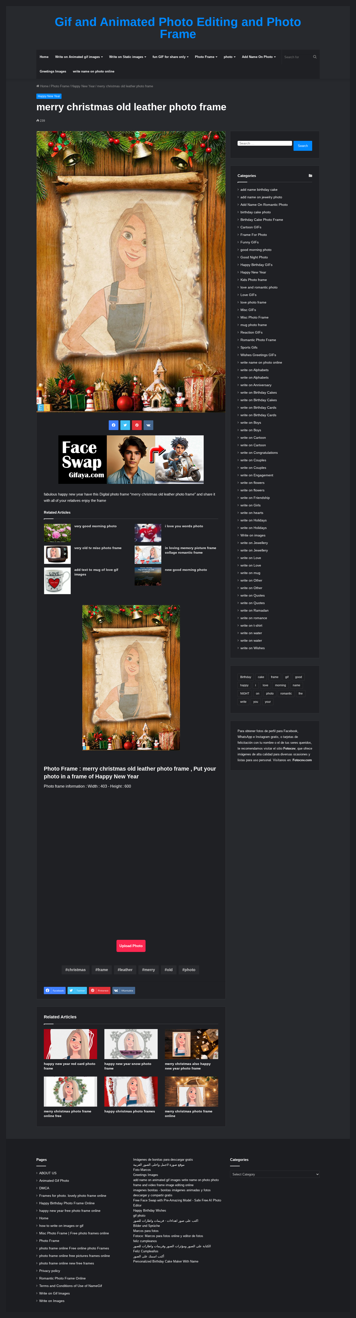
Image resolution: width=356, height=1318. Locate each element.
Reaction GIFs (251, 332)
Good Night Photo (254, 257)
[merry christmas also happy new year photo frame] (191, 1044)
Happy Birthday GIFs (256, 265)
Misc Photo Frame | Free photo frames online (74, 1233)
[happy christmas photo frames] (131, 1092)
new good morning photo (186, 570)
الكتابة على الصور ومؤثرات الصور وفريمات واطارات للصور (172, 1246)
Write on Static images (126, 57)
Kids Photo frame (253, 280)
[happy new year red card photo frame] (70, 1044)
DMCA (44, 1188)
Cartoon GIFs (250, 227)
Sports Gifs (248, 347)
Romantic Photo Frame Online (62, 1278)
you (255, 701)
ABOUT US (47, 1173)
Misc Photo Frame (254, 317)
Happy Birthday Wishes (149, 1210)
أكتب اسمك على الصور (148, 1256)
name (296, 685)
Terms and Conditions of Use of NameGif (70, 1286)
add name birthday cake (259, 190)
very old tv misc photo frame (98, 548)
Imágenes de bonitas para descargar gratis (163, 1159)
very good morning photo (95, 526)
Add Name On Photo (257, 57)
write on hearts (251, 513)
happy (244, 685)
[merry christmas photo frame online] (191, 1092)
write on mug (250, 573)
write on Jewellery (254, 543)
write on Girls (250, 505)
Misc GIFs (248, 310)
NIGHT (244, 693)
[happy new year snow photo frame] (131, 1044)
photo (228, 57)
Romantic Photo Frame (258, 340)
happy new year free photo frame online (70, 1211)
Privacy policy (49, 1271)
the (301, 693)
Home (44, 57)
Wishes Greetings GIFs (258, 355)
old (170, 970)
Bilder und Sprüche (146, 1226)
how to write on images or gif (61, 1226)
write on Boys (250, 422)
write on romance (253, 618)
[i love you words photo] (148, 533)
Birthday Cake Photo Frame (261, 220)
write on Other (251, 580)
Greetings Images (53, 71)
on (257, 693)
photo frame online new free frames (66, 1263)
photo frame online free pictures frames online (74, 1256)
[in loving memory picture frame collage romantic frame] (148, 555)
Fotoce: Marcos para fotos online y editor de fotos (168, 1236)
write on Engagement (256, 475)
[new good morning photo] (148, 576)
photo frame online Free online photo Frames (74, 1248)
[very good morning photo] (57, 533)
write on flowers (252, 483)
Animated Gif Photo (54, 1180)
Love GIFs (248, 295)
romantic (286, 693)
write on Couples (253, 460)
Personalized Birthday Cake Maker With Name (165, 1261)
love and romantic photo (259, 287)
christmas (77, 970)
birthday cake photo (255, 212)
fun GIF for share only (169, 57)
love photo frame (253, 302)
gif (286, 677)
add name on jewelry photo (261, 197)
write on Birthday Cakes (258, 392)
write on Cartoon (253, 437)
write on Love (250, 558)
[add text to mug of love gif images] (57, 580)
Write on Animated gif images (77, 57)
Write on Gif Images (54, 1293)
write (243, 701)
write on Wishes (252, 648)
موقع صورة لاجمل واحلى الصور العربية (159, 1164)
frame (103, 970)
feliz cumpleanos (145, 1241)
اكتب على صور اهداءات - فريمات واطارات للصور (165, 1220)
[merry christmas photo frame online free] (70, 1092)
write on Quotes (252, 595)
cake (261, 677)
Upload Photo (131, 946)
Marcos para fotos (146, 1231)
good (298, 677)
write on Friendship (255, 498)
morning (280, 685)
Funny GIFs (249, 242)
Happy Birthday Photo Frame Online (67, 1203)
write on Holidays (253, 520)
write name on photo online (93, 71)
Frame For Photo (253, 235)
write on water (251, 633)
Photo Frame (204, 57)
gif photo (139, 1215)
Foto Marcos (142, 1170)
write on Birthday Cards (258, 407)
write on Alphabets (254, 370)
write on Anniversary (255, 385)
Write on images (252, 535)
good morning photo (255, 250)
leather (126, 970)
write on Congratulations (259, 453)
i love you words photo (184, 526)
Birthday (245, 677)
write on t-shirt (251, 625)
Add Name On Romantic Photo (264, 205)
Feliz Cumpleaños (145, 1251)
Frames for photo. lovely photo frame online (72, 1196)
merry (149, 970)
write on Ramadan (254, 610)
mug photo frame (253, 325)
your (268, 701)
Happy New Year (83, 86)
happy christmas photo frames (129, 1111)
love (265, 685)
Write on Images (51, 1301)
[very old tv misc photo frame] (57, 555)
